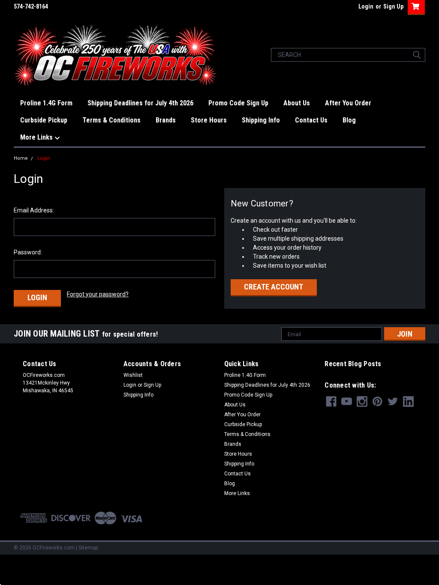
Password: (28, 252)
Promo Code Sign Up (238, 103)
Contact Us (311, 120)
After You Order (348, 103)
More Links (37, 137)
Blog (349, 120)
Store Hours (209, 120)
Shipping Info (261, 120)
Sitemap (88, 548)
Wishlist (133, 375)
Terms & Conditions (111, 120)
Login (365, 6)
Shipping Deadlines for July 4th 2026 (140, 103)
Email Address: (34, 210)
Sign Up (393, 6)
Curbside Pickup (43, 120)
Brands (166, 120)
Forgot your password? (98, 294)
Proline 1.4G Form (46, 103)
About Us (296, 103)
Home (21, 158)
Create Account (273, 286)
